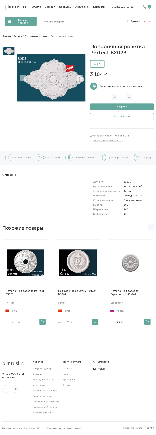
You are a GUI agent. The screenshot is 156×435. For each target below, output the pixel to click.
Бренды (135, 21)
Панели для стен (43, 396)
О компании (82, 6)
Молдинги (39, 385)
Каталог (17, 36)
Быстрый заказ (122, 116)
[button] (23, 78)
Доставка (65, 6)
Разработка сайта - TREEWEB (138, 428)
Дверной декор (42, 368)
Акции (148, 21)
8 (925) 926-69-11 (123, 6)
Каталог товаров (23, 21)
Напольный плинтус (45, 390)
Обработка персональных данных (63, 428)
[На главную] (15, 7)
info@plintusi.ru (11, 377)
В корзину (122, 106)
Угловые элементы (44, 412)
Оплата (36, 6)
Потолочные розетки (36, 36)
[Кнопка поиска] (127, 21)
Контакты (99, 6)
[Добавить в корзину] (42, 322)
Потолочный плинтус (46, 407)
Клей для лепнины (44, 379)
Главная (7, 36)
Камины (37, 374)
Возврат (50, 6)
